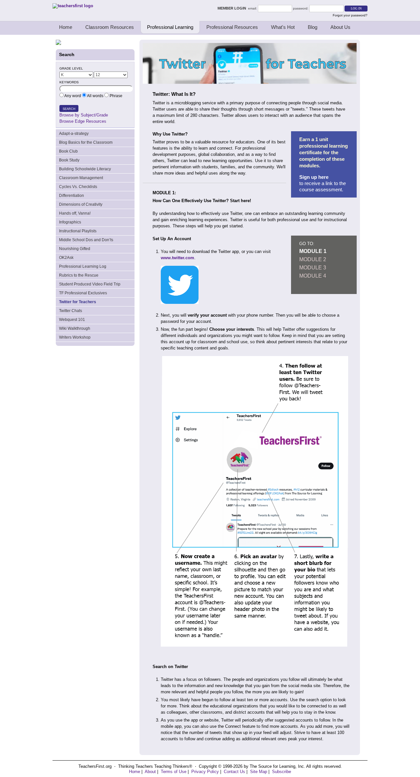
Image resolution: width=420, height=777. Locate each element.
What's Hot (283, 27)
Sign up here (313, 177)
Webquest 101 (72, 319)
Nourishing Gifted (74, 248)
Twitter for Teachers (77, 302)
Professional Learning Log (82, 266)
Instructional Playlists (77, 231)
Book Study (69, 160)
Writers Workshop (75, 337)
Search (69, 109)
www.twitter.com (177, 257)
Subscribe (281, 771)
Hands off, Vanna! (75, 213)
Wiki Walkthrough (74, 328)
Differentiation (71, 195)
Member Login (233, 8)
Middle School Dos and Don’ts (86, 240)
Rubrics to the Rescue (78, 275)
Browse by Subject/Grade (83, 115)
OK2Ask (66, 257)
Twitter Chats (70, 310)
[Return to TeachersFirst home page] (72, 5)
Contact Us (234, 771)
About (150, 771)
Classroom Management (81, 178)
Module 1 (312, 251)
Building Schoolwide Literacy (85, 169)
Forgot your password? (350, 15)
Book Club (68, 151)
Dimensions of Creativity (80, 204)
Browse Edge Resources (82, 121)
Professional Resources (232, 27)
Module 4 (312, 276)
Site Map (258, 771)
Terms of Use (173, 771)
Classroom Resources (109, 27)
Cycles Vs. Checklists (78, 186)
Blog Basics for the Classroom (86, 142)
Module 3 (312, 267)
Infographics (70, 222)
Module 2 (312, 259)
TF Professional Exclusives (83, 293)
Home (65, 27)
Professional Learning (170, 27)
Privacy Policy (205, 771)
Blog (312, 27)
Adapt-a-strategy (74, 133)
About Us (340, 27)
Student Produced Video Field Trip (89, 284)
